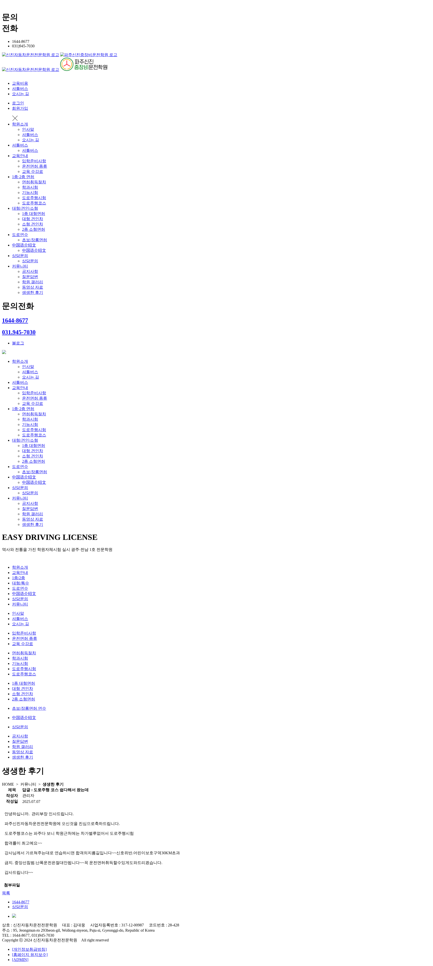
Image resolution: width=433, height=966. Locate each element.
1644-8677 (15, 320)
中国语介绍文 (24, 245)
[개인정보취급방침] (29, 949)
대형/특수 (20, 583)
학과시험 (30, 187)
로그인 (18, 103)
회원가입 (20, 108)
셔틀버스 (20, 88)
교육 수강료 (32, 171)
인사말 (28, 129)
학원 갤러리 (32, 282)
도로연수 (20, 234)
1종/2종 (18, 578)
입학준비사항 (34, 161)
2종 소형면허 (33, 229)
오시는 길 (20, 94)
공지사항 (30, 271)
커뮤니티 (20, 266)
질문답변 (30, 277)
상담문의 (20, 256)
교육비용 (20, 83)
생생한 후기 (32, 292)
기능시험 (30, 192)
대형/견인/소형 (25, 208)
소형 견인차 (32, 224)
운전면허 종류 (34, 166)
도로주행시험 (34, 198)
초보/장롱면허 (34, 240)
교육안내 (20, 156)
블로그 (18, 343)
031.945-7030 (19, 332)
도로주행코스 (34, 203)
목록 (6, 893)
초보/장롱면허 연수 (29, 708)
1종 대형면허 (33, 213)
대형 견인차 (32, 219)
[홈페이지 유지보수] (30, 954)
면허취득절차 (34, 182)
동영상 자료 (32, 287)
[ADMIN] (20, 959)
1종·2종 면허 (23, 177)
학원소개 (20, 124)
